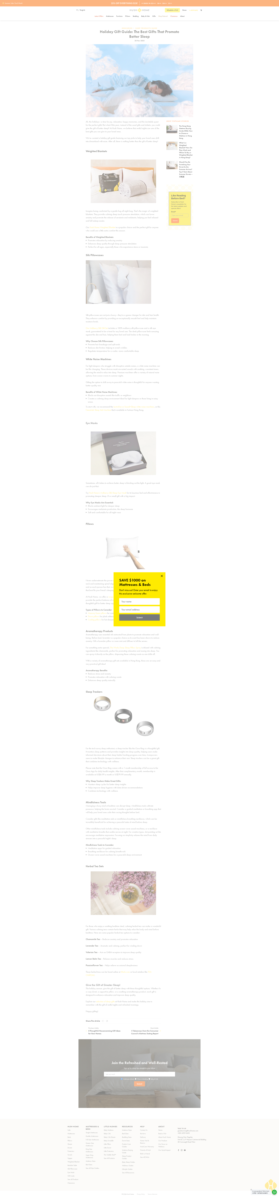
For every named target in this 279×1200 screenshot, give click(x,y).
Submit (139, 617)
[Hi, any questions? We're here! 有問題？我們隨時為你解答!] (274, 1192)
